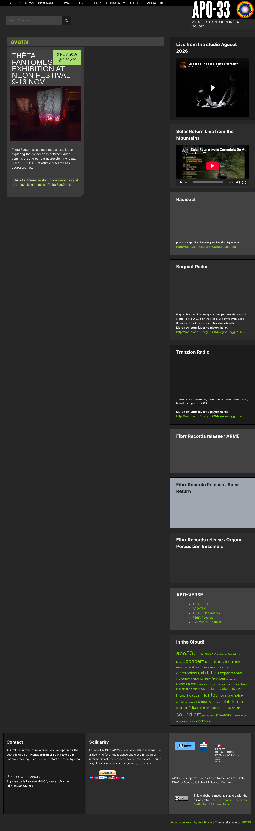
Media (151, 3)
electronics (202, 667)
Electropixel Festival (207, 622)
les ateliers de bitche (215, 689)
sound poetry (208, 716)
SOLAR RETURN (221, 708)
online (180, 702)
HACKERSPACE (186, 684)
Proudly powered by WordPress (191, 822)
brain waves (58, 180)
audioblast (208, 654)
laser (30, 184)
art (197, 653)
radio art (203, 708)
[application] (212, 165)
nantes (210, 695)
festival (218, 679)
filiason (231, 679)
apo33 (184, 653)
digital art (213, 661)
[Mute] (238, 182)
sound (41, 184)
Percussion (215, 702)
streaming (223, 715)
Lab (80, 3)
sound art (188, 714)
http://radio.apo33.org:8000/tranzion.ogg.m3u (209, 416)
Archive (135, 3)
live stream (194, 695)
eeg (22, 184)
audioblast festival (226, 654)
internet (235, 684)
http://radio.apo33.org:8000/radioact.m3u (206, 246)
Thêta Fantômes (24, 180)
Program (45, 3)
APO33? (15, 3)
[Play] (181, 182)
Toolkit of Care (241, 715)
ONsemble (190, 702)
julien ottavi (193, 688)
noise (238, 695)
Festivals (64, 3)
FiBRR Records (203, 617)
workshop (204, 721)
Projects (94, 3)
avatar (42, 180)
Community (115, 3)
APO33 (246, 822)
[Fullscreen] (244, 182)
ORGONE (202, 702)
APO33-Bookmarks (206, 613)
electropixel (186, 673)
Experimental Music (193, 679)
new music (226, 695)
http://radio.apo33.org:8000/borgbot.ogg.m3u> (210, 332)
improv (200, 684)
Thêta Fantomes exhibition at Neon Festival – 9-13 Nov (44, 69)
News (29, 3)
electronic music (185, 667)
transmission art (185, 721)
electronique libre (219, 667)
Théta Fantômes (59, 184)
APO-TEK (199, 608)
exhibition (208, 672)
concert (195, 661)
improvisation (211, 684)
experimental (231, 673)
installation (225, 684)
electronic (232, 661)
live (234, 689)
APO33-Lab (201, 604)
